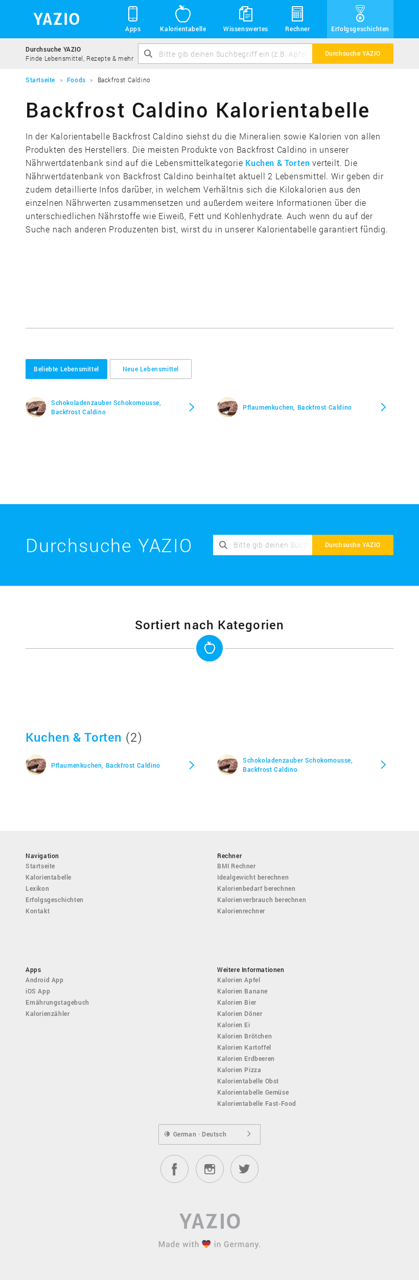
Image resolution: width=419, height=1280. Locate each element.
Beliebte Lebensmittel (66, 369)
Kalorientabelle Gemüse (253, 1092)
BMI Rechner (236, 866)
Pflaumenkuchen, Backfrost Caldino (297, 407)
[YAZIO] (53, 19)
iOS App (38, 991)
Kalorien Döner (239, 1013)
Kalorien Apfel (238, 980)
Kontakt (38, 911)
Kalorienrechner (241, 911)
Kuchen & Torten (277, 162)
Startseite (40, 866)
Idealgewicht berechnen (253, 877)
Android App (45, 980)
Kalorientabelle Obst (248, 1081)
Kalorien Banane (242, 991)
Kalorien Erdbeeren (246, 1058)
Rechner (297, 29)
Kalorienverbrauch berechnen (261, 899)
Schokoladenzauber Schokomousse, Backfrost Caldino (106, 407)
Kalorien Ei (233, 1025)
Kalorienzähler (47, 1013)
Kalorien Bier (237, 1002)
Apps (133, 29)
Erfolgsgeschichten (360, 29)
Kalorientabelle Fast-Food (256, 1103)
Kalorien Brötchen (244, 1036)
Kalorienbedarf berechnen (256, 888)
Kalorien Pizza (239, 1069)
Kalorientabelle (183, 29)
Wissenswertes (245, 29)
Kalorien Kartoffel (244, 1047)
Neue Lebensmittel (151, 369)
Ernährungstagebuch (57, 1002)
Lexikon (37, 888)
